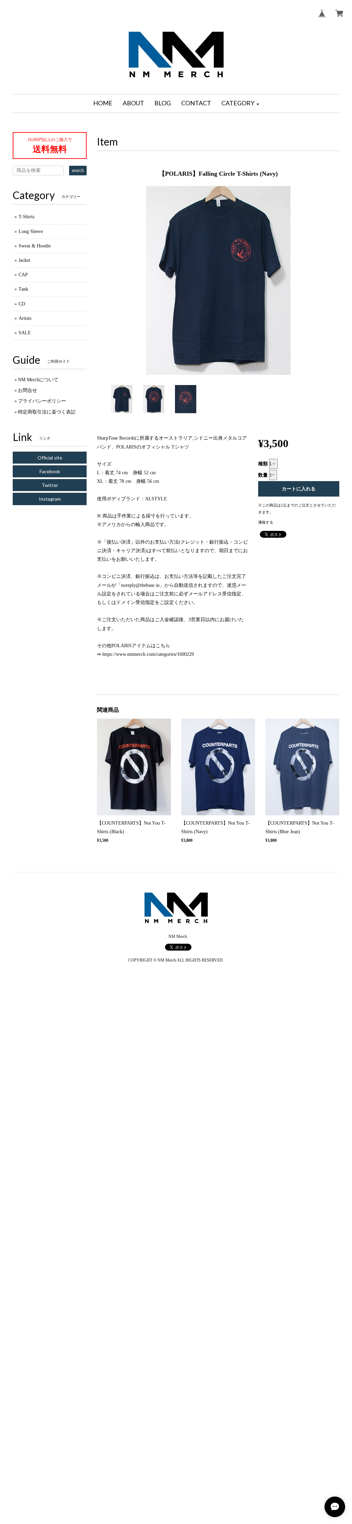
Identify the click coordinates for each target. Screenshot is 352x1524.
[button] (240, 103)
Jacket (24, 260)
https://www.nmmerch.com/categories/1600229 (148, 654)
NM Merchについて (38, 379)
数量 (263, 475)
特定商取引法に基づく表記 (47, 412)
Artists (25, 318)
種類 (263, 463)
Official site (49, 458)
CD (22, 303)
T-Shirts (26, 216)
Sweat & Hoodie (35, 245)
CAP (23, 274)
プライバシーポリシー (42, 401)
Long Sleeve (31, 231)
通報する (265, 522)
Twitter (50, 485)
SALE (25, 332)
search (78, 170)
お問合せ (27, 390)
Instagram (50, 499)
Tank (23, 289)
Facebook (50, 471)
